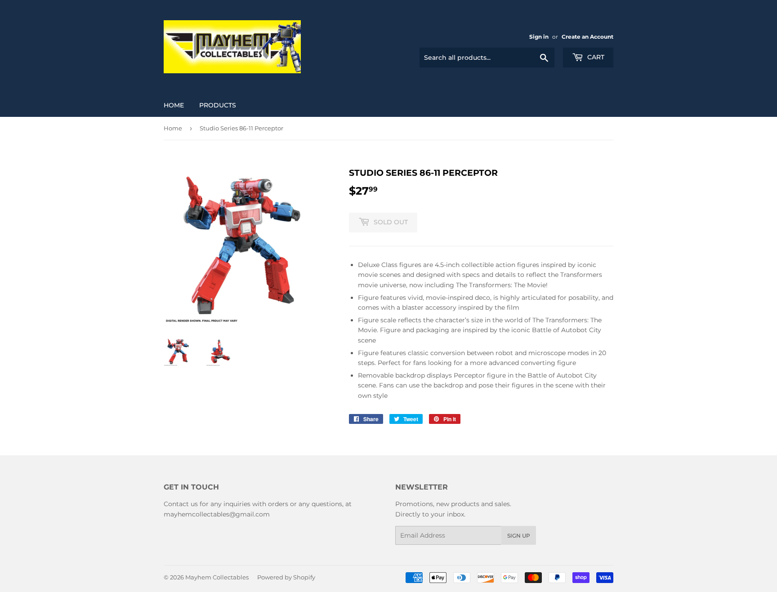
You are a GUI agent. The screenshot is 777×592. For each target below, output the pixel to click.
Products (217, 105)
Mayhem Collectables (217, 577)
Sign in (539, 36)
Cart (594, 57)
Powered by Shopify (286, 577)
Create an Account (587, 36)
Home (174, 105)
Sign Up (518, 535)
